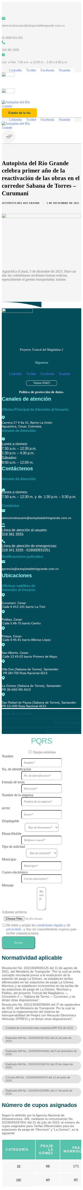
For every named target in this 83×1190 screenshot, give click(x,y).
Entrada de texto (13, 782)
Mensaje (8, 885)
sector (6, 808)
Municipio (9, 859)
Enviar (19, 942)
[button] (10, 137)
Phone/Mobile (11, 834)
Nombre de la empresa (17, 795)
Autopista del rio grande (21, 203)
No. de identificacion (16, 769)
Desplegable (10, 821)
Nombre (7, 756)
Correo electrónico (15, 872)
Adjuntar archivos (14, 912)
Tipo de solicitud (13, 846)
